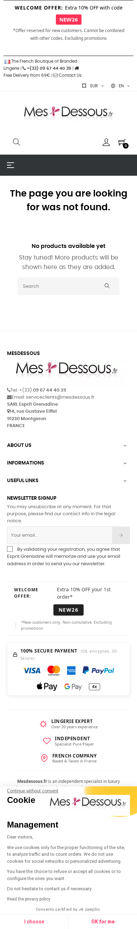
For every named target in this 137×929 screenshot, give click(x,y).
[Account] (106, 142)
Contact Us (69, 75)
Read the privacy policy (28, 899)
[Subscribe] (121, 535)
